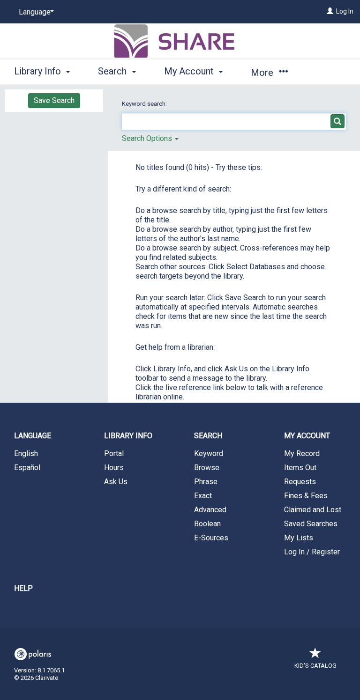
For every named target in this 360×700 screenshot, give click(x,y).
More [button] (263, 72)
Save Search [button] (54, 100)
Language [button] (32, 435)
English (26, 453)
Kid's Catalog (315, 665)
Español (27, 467)
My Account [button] (190, 71)
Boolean (207, 523)
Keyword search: (145, 103)
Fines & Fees (306, 495)
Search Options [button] (148, 138)
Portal (114, 453)
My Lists (298, 537)
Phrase (206, 481)
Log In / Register (312, 551)
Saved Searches (311, 523)
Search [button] (113, 71)
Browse (206, 467)
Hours (114, 467)
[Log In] (330, 11)
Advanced (210, 509)
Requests (300, 481)
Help (23, 588)
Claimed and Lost (312, 509)
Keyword (208, 453)
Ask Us (116, 481)
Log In (344, 11)
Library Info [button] (38, 71)
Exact (203, 495)
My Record (302, 453)
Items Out (300, 467)
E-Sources (211, 537)
